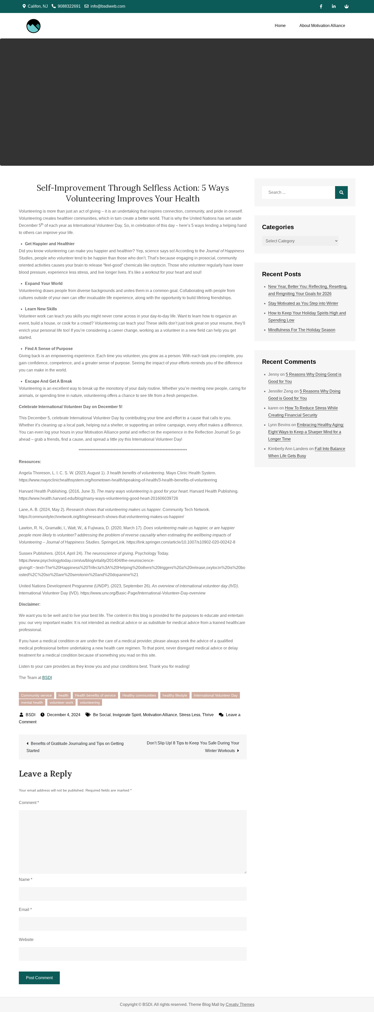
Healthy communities (139, 695)
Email (25, 909)
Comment (29, 802)
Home (280, 25)
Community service (36, 695)
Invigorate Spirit (127, 715)
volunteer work (61, 702)
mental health (32, 702)
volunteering (90, 702)
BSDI (47, 677)
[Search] (341, 192)
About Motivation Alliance (322, 25)
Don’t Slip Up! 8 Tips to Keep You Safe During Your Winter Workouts (193, 747)
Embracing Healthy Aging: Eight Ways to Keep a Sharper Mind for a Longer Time (306, 432)
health (63, 695)
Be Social (102, 715)
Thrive (208, 715)
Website (26, 939)
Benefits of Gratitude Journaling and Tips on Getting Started (75, 747)
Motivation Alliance (160, 715)
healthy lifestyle (175, 695)
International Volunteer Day (216, 695)
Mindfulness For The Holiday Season (301, 330)
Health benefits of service (95, 695)
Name (25, 879)
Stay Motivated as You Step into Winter (303, 303)
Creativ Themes (240, 1004)
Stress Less (189, 715)
